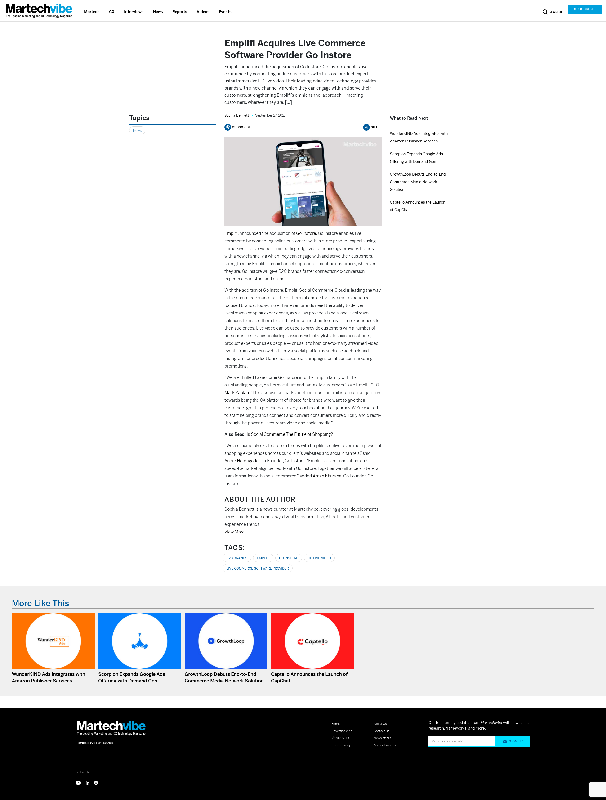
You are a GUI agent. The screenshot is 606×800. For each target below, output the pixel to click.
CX (112, 11)
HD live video (319, 558)
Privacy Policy (341, 745)
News (158, 11)
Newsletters (382, 738)
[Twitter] (81, 782)
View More (234, 532)
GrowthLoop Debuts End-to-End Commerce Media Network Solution (418, 182)
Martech (92, 11)
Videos (203, 11)
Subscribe (584, 9)
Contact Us (381, 731)
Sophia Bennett (236, 115)
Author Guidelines (386, 745)
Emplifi (263, 558)
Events (225, 11)
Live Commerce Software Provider (257, 568)
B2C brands (236, 558)
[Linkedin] (90, 782)
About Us (380, 724)
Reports (179, 11)
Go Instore (288, 558)
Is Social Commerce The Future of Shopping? (290, 434)
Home (335, 724)
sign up (516, 741)
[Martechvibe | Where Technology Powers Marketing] (39, 10)
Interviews (133, 11)
